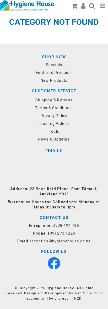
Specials (54, 65)
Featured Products (54, 73)
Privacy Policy (54, 116)
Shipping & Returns (54, 100)
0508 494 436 (66, 225)
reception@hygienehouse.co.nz (60, 241)
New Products (54, 80)
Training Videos (54, 123)
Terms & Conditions (54, 108)
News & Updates (54, 139)
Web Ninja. (83, 293)
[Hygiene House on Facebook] (54, 263)
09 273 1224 (62, 233)
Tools (54, 131)
